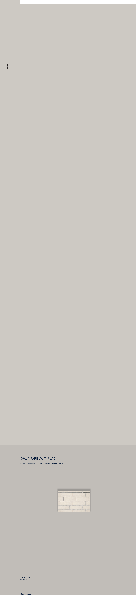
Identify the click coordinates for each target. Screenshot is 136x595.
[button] (97, 2)
